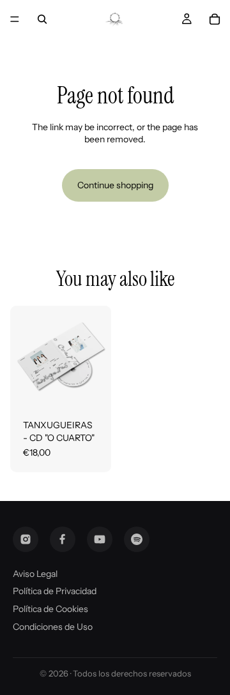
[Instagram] (25, 539)
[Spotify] (137, 539)
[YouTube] (99, 539)
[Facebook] (62, 539)
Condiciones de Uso (53, 626)
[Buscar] (42, 19)
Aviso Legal (35, 573)
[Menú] (14, 19)
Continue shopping (115, 185)
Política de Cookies (50, 609)
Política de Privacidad (54, 591)
